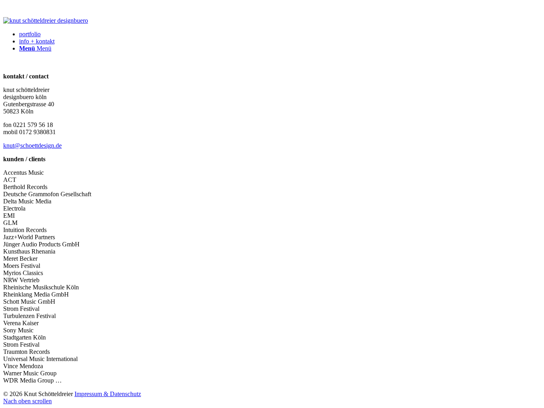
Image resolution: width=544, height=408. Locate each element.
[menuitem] (280, 34)
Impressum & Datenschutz (107, 393)
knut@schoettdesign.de (32, 145)
